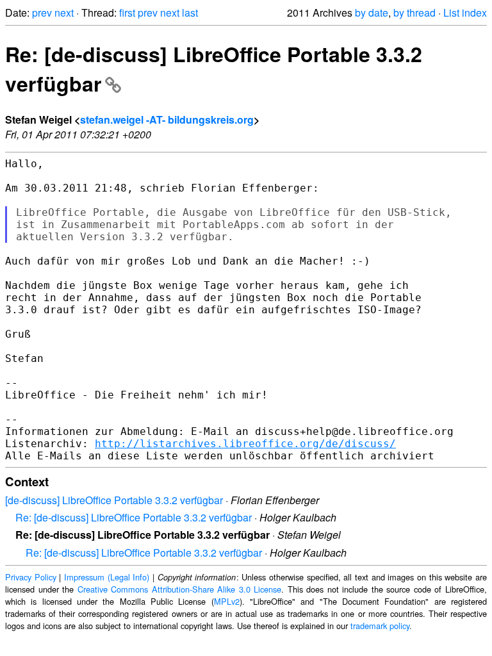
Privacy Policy (30, 577)
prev (42, 12)
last (190, 12)
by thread (414, 12)
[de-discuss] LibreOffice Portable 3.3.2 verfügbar (114, 500)
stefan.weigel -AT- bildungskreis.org (167, 119)
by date (371, 12)
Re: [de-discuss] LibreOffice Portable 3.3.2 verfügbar (133, 517)
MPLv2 (227, 601)
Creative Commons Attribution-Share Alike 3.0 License (180, 589)
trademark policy (379, 625)
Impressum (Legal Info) (106, 577)
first (127, 12)
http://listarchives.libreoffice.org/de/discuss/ (245, 444)
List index (465, 12)
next (64, 12)
